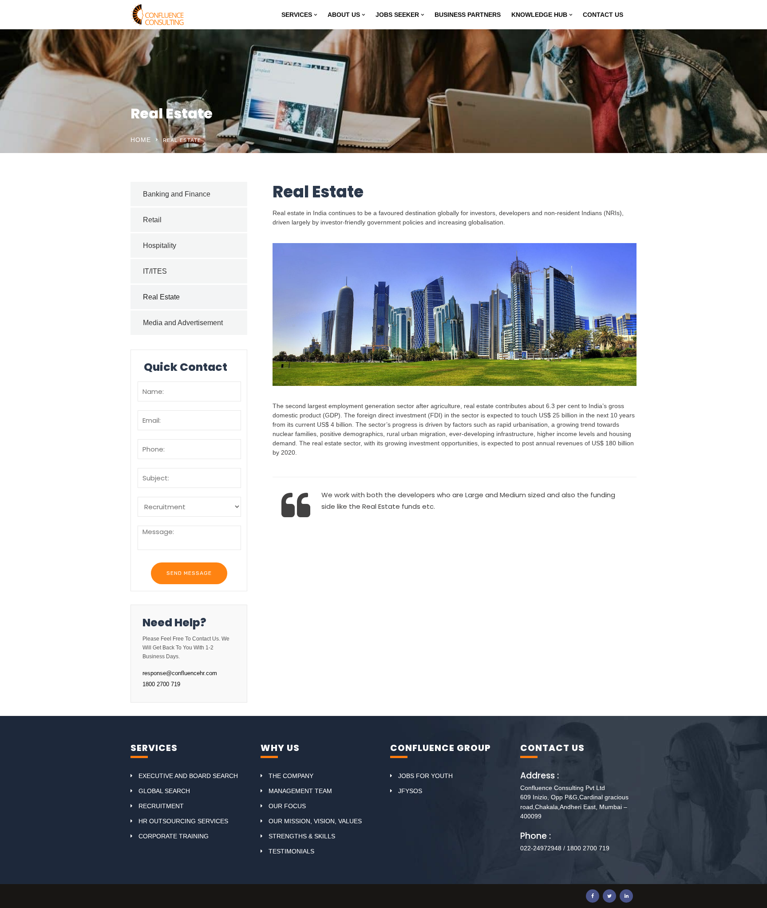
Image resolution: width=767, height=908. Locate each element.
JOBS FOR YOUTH (425, 775)
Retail (152, 220)
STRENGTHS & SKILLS (302, 836)
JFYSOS (410, 790)
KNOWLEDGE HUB (539, 14)
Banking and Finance (176, 194)
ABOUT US (344, 14)
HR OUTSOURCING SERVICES (183, 821)
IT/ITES (155, 271)
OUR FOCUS (287, 806)
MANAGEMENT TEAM (300, 790)
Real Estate (161, 297)
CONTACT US (603, 14)
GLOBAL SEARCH (164, 790)
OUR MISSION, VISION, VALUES (315, 821)
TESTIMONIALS (291, 851)
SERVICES (296, 14)
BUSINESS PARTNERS (468, 14)
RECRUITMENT (161, 806)
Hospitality (159, 245)
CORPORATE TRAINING (173, 836)
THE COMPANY (291, 775)
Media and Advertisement (183, 322)
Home (140, 139)
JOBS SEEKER (397, 14)
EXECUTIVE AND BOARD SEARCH (188, 775)
